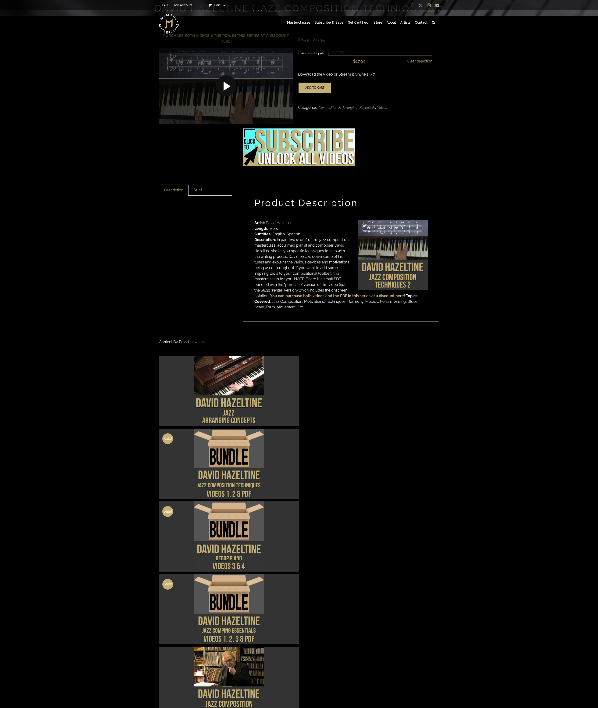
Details (229, 392)
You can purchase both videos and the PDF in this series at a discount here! (337, 296)
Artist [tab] (197, 190)
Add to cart (314, 87)
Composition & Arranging (337, 107)
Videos (382, 107)
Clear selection (419, 61)
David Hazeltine (279, 223)
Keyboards (367, 107)
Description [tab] (173, 190)
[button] (433, 23)
